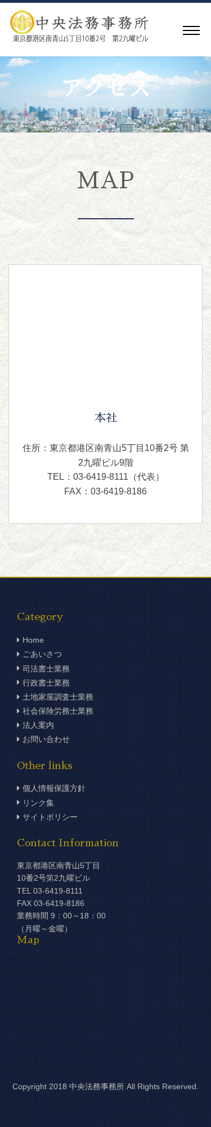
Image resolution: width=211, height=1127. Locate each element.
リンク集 (38, 802)
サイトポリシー (50, 816)
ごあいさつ (42, 653)
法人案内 (38, 725)
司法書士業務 (46, 668)
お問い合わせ (46, 739)
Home (33, 639)
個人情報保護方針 (54, 788)
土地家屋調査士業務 (58, 696)
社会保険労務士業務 (58, 710)
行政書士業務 (46, 682)
